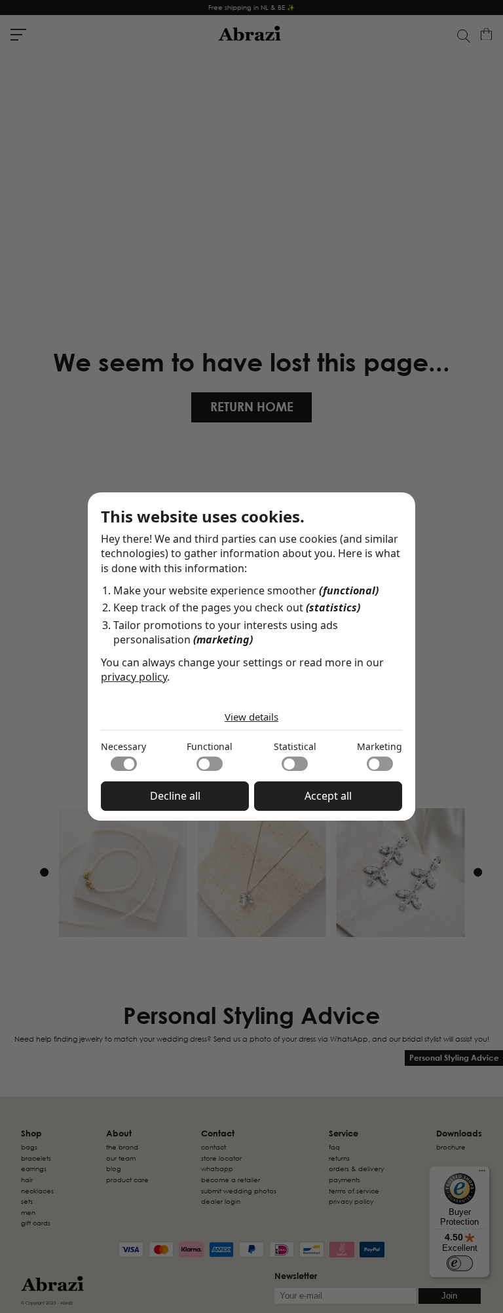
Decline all (175, 796)
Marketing (379, 746)
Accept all (328, 796)
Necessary (123, 746)
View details (251, 716)
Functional (210, 746)
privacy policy (134, 677)
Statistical (295, 746)
